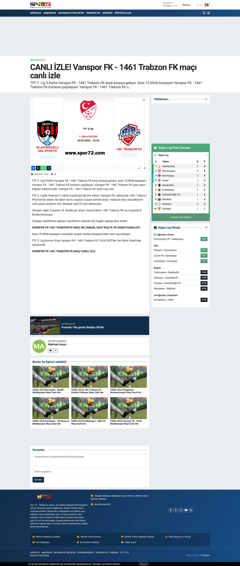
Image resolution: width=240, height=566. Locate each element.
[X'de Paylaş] (38, 168)
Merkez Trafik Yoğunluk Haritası (139, 537)
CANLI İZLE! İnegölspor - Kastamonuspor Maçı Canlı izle (125, 391)
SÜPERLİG (35, 13)
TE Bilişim (205, 555)
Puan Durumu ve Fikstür (180, 537)
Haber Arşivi (130, 542)
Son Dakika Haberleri (89, 542)
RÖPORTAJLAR (123, 13)
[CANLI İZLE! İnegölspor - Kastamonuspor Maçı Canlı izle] (128, 376)
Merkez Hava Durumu (91, 537)
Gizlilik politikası (129, 564)
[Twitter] (55, 350)
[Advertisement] (181, 123)
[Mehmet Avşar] (39, 346)
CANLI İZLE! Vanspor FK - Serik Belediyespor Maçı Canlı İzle (126, 422)
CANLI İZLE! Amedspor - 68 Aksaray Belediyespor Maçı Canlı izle (50, 422)
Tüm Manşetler (43, 542)
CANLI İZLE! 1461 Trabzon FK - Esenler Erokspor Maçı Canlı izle (87, 391)
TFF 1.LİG (124, 552)
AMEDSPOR (49, 13)
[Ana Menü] (208, 13)
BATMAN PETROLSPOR (71, 13)
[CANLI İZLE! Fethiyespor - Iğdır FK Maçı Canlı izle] (89, 408)
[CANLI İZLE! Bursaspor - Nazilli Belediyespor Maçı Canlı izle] (50, 376)
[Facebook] (170, 510)
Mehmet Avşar (57, 344)
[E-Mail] (50, 350)
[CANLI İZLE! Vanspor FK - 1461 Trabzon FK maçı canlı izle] (89, 130)
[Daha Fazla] (49, 168)
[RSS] (191, 510)
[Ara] (204, 13)
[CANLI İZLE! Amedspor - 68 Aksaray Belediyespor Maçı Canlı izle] (50, 408)
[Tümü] (206, 99)
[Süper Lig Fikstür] (206, 227)
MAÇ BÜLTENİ (37, 60)
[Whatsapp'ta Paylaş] (43, 168)
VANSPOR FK (93, 13)
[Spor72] (40, 5)
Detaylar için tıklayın (180, 217)
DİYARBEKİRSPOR (85, 552)
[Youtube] (186, 510)
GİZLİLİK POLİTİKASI (39, 555)
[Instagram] (180, 510)
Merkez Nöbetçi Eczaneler (48, 537)
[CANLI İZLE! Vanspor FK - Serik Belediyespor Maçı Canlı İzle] (128, 408)
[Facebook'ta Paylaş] (33, 168)
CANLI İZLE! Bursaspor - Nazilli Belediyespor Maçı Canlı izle (47, 391)
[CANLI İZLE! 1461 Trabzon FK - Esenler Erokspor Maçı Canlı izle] (89, 376)
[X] (175, 510)
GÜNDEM (107, 13)
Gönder (38, 479)
